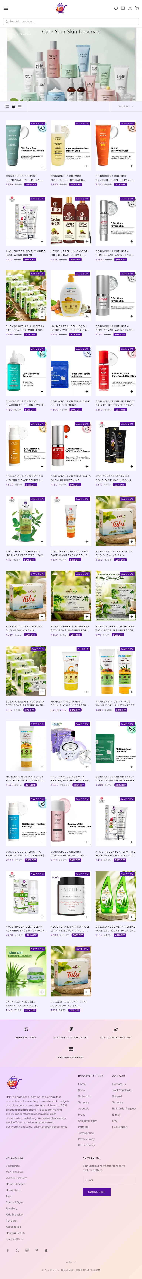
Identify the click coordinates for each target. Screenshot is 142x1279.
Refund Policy (86, 1145)
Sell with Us (85, 1096)
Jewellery (11, 1208)
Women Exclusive (16, 1177)
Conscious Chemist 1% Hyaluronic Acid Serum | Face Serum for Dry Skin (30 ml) (25, 854)
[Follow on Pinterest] (36, 1250)
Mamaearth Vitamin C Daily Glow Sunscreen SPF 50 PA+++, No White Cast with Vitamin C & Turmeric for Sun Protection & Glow (68, 703)
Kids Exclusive (14, 1214)
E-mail (116, 1114)
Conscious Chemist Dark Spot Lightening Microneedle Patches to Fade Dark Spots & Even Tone (70, 403)
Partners (83, 1126)
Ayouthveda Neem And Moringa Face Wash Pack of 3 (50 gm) (25, 553)
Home (11, 34)
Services (83, 1102)
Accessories (13, 1226)
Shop (81, 1090)
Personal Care (14, 1239)
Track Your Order (122, 1090)
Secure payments (71, 1057)
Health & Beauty (15, 1232)
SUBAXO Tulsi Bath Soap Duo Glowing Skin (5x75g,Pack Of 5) (69, 1004)
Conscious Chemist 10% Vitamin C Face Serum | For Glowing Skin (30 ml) (26, 478)
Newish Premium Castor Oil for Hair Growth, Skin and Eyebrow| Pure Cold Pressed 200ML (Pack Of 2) (69, 253)
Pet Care (11, 1220)
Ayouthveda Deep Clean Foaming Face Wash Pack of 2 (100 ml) (25, 929)
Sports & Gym (14, 1202)
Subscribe (96, 1191)
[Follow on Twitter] (17, 1250)
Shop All (117, 1096)
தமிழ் (69, 1262)
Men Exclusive (14, 1171)
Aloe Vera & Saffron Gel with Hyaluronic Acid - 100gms (70, 929)
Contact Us (119, 1083)
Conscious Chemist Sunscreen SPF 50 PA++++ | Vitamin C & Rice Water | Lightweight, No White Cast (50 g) (115, 178)
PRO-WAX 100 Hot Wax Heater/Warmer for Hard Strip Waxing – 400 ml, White (70, 778)
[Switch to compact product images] (19, 106)
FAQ (114, 1120)
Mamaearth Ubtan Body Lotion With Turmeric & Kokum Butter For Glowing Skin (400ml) (69, 328)
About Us (83, 1108)
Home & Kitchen (15, 1184)
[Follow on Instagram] (27, 1250)
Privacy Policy (86, 1139)
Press (81, 1114)
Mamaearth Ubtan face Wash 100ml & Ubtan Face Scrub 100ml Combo (115, 703)
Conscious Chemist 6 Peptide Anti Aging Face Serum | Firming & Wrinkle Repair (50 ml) (114, 253)
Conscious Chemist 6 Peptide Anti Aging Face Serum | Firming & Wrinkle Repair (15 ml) (114, 328)
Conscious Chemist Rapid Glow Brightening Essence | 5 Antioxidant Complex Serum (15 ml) (71, 478)
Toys (8, 1196)
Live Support (119, 1126)
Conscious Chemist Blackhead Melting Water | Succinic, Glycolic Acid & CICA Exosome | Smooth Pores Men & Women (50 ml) (26, 403)
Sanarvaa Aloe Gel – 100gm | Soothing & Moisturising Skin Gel (23, 1004)
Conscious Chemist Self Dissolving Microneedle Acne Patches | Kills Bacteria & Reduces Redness (115, 778)
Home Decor (13, 1190)
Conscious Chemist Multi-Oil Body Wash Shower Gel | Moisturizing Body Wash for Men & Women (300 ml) (70, 178)
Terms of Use (86, 1132)
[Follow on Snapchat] (46, 1250)
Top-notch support (116, 1037)
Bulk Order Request (124, 1108)
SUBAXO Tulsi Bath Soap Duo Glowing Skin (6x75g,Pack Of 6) (24, 628)
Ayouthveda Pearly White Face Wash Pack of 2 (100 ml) (115, 854)
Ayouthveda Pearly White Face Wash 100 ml (25, 253)
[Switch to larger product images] (7, 106)
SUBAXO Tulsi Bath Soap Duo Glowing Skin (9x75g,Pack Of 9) (114, 553)
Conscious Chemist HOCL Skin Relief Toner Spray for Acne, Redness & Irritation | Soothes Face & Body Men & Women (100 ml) (116, 403)
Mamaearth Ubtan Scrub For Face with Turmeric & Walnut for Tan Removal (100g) (25, 778)
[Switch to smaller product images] (13, 106)
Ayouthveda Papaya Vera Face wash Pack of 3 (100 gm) (70, 553)
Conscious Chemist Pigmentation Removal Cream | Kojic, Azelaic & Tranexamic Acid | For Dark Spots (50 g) (24, 178)
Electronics (13, 1165)
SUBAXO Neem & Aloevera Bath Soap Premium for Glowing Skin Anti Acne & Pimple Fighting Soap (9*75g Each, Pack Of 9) (71, 628)
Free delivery (26, 1037)
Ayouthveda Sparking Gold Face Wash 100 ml (113, 478)
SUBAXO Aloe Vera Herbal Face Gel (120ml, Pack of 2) (115, 929)
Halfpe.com (91, 1270)
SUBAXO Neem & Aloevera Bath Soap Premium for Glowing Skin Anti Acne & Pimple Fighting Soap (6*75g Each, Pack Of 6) (26, 328)
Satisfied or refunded (71, 1037)
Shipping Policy (87, 1120)
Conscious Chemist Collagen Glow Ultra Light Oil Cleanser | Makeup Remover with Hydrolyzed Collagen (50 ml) (68, 854)
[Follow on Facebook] (8, 1250)
